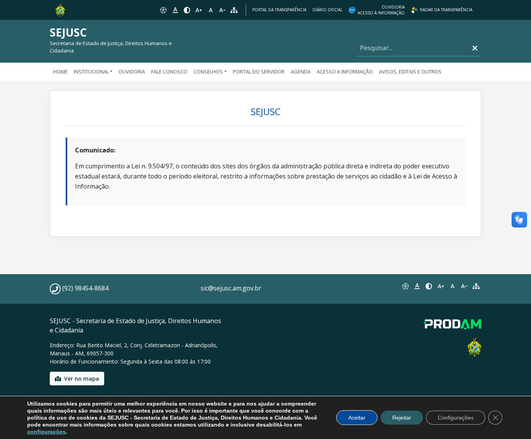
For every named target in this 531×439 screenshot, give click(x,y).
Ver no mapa (81, 378)
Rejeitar (401, 418)
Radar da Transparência (446, 9)
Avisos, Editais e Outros (410, 71)
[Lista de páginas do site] (476, 286)
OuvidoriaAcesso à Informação (381, 10)
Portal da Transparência (279, 9)
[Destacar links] (175, 10)
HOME (60, 71)
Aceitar (356, 418)
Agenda (301, 71)
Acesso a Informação (345, 71)
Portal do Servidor (259, 71)
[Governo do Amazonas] (60, 9)
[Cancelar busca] (474, 48)
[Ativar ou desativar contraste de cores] (187, 10)
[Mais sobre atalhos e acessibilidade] (405, 286)
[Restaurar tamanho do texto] (211, 10)
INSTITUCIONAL (91, 71)
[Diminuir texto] (222, 10)
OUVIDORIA (132, 71)
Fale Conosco (169, 71)
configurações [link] (46, 432)
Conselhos (208, 71)
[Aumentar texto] (199, 10)
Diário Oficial (327, 9)
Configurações (455, 418)
